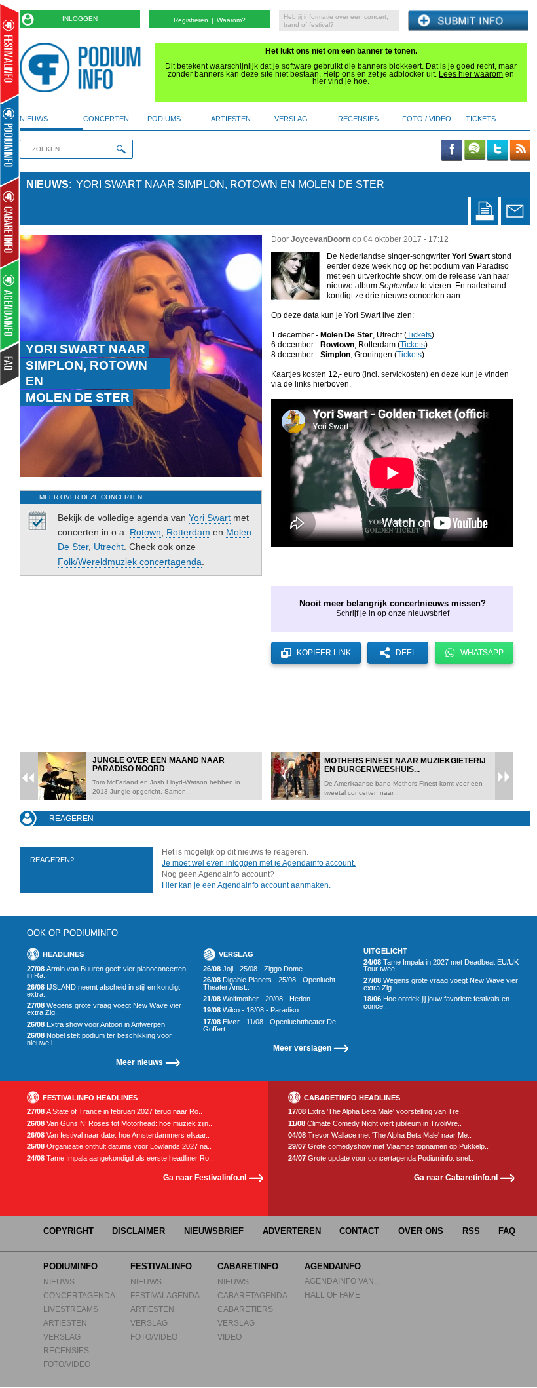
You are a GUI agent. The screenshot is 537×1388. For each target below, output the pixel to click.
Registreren (191, 20)
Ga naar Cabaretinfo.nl (456, 1177)
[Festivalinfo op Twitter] (497, 151)
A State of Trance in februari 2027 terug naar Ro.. (114, 1111)
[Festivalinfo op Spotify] (475, 151)
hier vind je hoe (339, 81)
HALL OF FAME (332, 1294)
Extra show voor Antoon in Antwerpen (96, 1024)
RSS (471, 1231)
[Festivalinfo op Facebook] (452, 151)
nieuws (34, 119)
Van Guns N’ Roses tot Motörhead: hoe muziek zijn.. (119, 1123)
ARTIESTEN (65, 1323)
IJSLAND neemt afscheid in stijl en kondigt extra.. (103, 990)
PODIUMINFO (70, 1266)
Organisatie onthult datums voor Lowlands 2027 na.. (119, 1146)
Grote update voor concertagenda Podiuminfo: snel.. (380, 1158)
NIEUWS (59, 1281)
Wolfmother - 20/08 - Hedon (256, 999)
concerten (106, 119)
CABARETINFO (247, 1266)
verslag (291, 119)
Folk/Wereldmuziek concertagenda (130, 561)
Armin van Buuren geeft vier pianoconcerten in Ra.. (106, 972)
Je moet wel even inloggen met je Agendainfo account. (259, 863)
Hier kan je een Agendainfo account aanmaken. (246, 885)
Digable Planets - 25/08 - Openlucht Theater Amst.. (269, 983)
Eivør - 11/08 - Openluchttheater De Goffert (269, 1025)
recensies (358, 119)
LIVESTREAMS (70, 1309)
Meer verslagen (302, 1047)
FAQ (506, 1231)
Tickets (419, 335)
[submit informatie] (468, 21)
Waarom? (231, 20)
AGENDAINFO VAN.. (341, 1281)
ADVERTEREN (292, 1231)
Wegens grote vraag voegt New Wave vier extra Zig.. (104, 1009)
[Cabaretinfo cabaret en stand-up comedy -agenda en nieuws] (9, 222)
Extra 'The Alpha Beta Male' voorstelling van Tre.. (375, 1111)
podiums (164, 119)
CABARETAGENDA (252, 1295)
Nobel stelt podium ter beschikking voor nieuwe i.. (99, 1039)
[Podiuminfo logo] (83, 67)
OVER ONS (420, 1231)
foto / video (426, 119)
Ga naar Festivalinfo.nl (204, 1177)
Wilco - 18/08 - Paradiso (251, 1010)
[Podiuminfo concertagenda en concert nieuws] (10, 139)
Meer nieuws (139, 1062)
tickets (481, 119)
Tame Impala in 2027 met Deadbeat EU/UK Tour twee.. (441, 966)
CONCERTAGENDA (79, 1295)
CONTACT (359, 1231)
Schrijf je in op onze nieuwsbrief (392, 613)
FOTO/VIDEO (66, 1364)
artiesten (231, 119)
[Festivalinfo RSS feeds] (520, 151)
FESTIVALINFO (161, 1266)
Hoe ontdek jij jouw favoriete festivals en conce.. (436, 1002)
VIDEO (229, 1336)
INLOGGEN (80, 18)
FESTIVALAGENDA (165, 1295)
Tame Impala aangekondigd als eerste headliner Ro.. (120, 1158)
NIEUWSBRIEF (214, 1231)
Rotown (145, 532)
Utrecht (109, 546)
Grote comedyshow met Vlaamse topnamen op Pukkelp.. (388, 1146)
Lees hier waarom (471, 74)
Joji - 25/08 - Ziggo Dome (253, 969)
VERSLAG (62, 1336)
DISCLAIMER (138, 1231)
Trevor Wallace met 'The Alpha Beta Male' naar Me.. (380, 1135)
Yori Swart (210, 517)
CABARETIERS (245, 1309)
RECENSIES (66, 1350)
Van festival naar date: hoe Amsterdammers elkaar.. (118, 1135)
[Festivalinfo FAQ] (10, 364)
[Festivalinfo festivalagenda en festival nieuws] (9, 53)
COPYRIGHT (68, 1231)
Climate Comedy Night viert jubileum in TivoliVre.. (375, 1123)
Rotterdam (188, 532)
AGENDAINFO (333, 1266)
